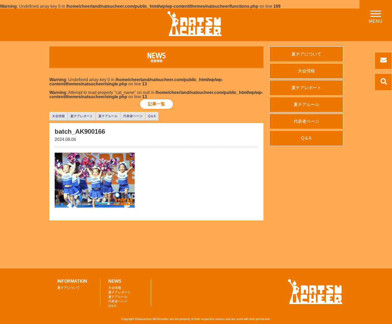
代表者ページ (132, 116)
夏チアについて (306, 54)
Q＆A (152, 116)
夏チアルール (108, 116)
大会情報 (58, 116)
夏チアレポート (81, 116)
